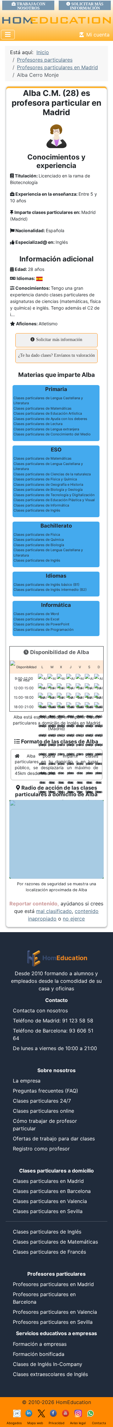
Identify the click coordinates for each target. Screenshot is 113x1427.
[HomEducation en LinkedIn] (29, 1413)
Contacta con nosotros (40, 1010)
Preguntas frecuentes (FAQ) (45, 1091)
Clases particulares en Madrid (48, 1181)
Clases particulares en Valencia (50, 1201)
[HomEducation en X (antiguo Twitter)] (41, 1413)
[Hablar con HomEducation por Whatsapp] (90, 1413)
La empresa (26, 1080)
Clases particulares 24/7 (42, 1101)
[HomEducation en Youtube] (66, 1413)
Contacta (99, 1423)
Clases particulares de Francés (49, 1252)
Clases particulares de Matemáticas (55, 1242)
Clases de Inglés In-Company (47, 1364)
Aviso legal (78, 1423)
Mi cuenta (98, 34)
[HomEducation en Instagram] (78, 1413)
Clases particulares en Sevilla (48, 1211)
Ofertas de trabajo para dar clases (54, 1138)
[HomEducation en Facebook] (53, 1413)
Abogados (14, 1423)
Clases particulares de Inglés (47, 1231)
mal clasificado (54, 911)
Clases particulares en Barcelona (52, 1191)
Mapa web (35, 1423)
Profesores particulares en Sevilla (53, 1322)
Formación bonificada (38, 1354)
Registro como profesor (41, 1148)
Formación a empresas (40, 1344)
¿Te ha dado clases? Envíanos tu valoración (56, 355)
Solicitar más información (58, 339)
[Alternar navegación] (8, 34)
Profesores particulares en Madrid (53, 1284)
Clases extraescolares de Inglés (50, 1374)
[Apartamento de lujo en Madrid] (17, 1413)
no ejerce (74, 918)
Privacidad (56, 1423)
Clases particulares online (43, 1111)
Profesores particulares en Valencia (55, 1312)
